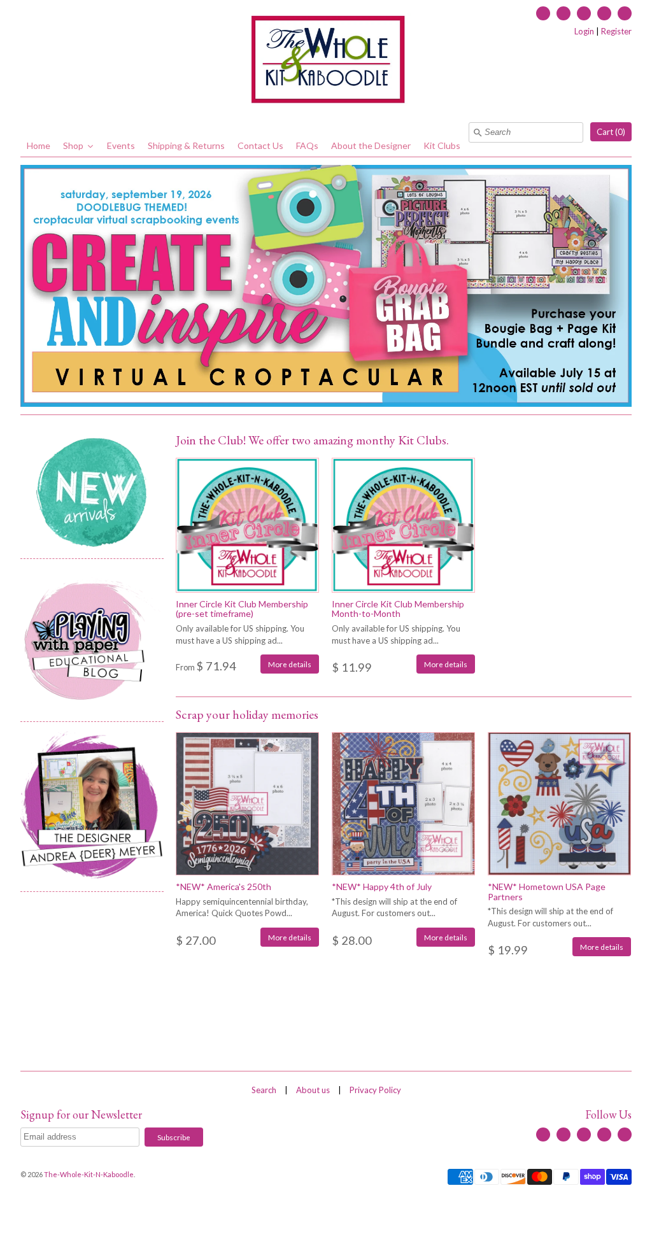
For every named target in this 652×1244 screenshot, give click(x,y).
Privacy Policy (375, 1090)
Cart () (611, 132)
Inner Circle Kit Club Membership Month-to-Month (398, 608)
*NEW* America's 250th (223, 886)
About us (313, 1090)
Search (264, 1090)
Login (584, 31)
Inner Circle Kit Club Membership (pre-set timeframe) (242, 608)
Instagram (604, 13)
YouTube (584, 13)
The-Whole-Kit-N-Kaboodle (89, 1174)
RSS (563, 13)
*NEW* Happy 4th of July (382, 886)
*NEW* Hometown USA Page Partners (547, 891)
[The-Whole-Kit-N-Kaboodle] (326, 61)
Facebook (543, 13)
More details (289, 664)
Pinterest (625, 13)
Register (616, 31)
